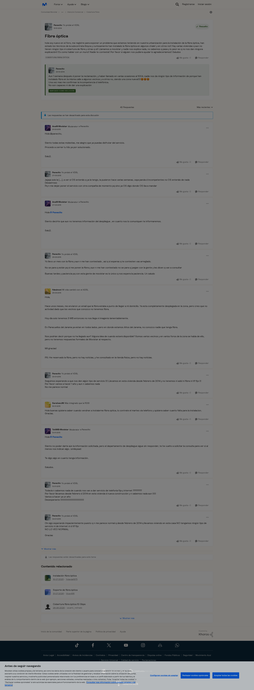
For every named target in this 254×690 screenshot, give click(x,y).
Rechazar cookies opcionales (195, 675)
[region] (127, 675)
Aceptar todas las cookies (226, 675)
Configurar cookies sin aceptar (164, 675)
